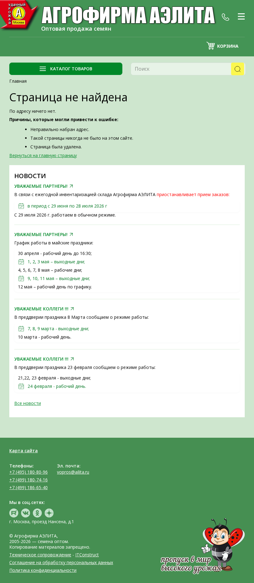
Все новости (27, 403)
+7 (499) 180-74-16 (28, 480)
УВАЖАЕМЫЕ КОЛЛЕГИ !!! (41, 309)
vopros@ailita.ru (73, 472)
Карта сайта (23, 451)
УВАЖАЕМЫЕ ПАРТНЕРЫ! (41, 186)
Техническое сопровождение (40, 555)
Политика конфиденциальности (43, 570)
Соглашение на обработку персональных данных (61, 562)
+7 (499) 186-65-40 (28, 487)
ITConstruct (87, 555)
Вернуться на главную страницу (43, 155)
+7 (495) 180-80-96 (28, 472)
